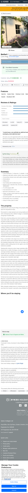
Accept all (14, 490)
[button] (3, 32)
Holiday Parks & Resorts (11, 5)
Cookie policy (7, 479)
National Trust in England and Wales (14, 334)
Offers (26, 5)
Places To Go (20, 5)
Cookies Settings (14, 482)
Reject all (14, 486)
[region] (14, 476)
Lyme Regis (19, 363)
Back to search (7, 13)
